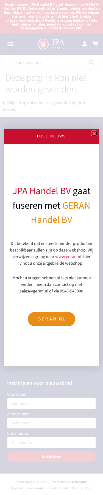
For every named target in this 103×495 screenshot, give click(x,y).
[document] (51, 247)
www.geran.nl (68, 257)
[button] (94, 133)
